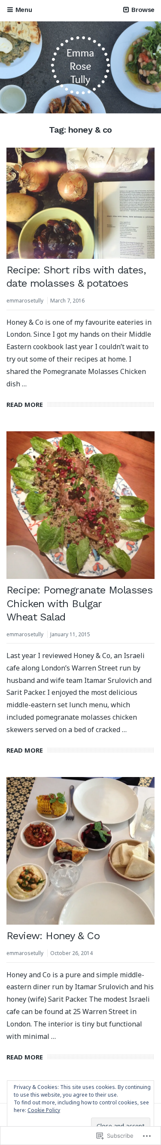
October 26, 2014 (71, 953)
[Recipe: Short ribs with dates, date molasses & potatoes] (80, 203)
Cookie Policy (43, 1110)
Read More (24, 404)
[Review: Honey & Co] (80, 851)
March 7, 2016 (67, 300)
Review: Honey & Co (53, 936)
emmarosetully (24, 300)
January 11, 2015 (70, 634)
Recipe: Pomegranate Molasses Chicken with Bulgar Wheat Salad (79, 603)
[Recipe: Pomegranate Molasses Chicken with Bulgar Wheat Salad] (80, 505)
